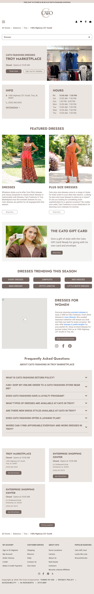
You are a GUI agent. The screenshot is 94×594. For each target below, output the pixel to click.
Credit (5, 562)
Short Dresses (15, 279)
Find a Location (47, 525)
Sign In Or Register (10, 550)
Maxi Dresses (16, 286)
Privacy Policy (66, 580)
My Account (7, 554)
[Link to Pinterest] (70, 346)
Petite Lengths (47, 286)
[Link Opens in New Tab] (40, 574)
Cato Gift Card (81, 550)
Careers (52, 554)
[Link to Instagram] (57, 346)
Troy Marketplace (18, 454)
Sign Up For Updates (34, 71)
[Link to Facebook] (63, 346)
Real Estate (53, 562)
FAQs (29, 558)
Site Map (42, 583)
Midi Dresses (78, 279)
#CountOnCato (81, 558)
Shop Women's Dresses (65, 339)
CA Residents (27, 583)
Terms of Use (47, 580)
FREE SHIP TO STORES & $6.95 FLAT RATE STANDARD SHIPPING (47, 2)
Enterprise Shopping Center (67, 455)
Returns (30, 554)
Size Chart (31, 566)
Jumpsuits (47, 279)
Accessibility (9, 583)
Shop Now (14, 71)
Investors (52, 566)
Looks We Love (81, 554)
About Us (52, 558)
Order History (8, 558)
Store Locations (55, 550)
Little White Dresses (78, 286)
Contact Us (31, 562)
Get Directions (12, 107)
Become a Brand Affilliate (59, 569)
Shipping (31, 550)
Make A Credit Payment (12, 566)
